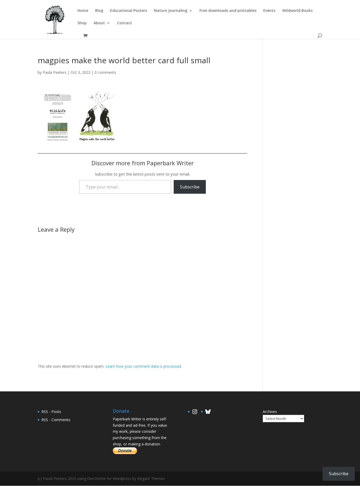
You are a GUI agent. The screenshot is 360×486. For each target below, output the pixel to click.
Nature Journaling (170, 11)
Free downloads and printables (228, 11)
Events (269, 11)
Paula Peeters (54, 72)
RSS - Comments (55, 419)
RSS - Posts (51, 411)
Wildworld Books (297, 11)
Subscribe (190, 187)
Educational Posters (128, 11)
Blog (99, 11)
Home (82, 11)
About (99, 23)
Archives (270, 411)
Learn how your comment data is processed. (143, 366)
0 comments (105, 72)
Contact (124, 23)
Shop (82, 23)
